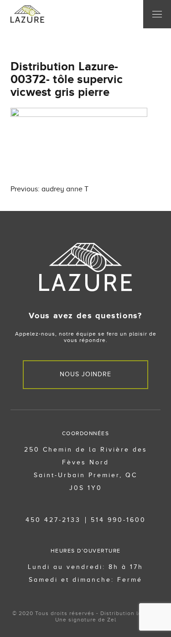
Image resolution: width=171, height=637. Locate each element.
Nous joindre (85, 374)
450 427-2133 (53, 519)
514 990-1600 (118, 519)
